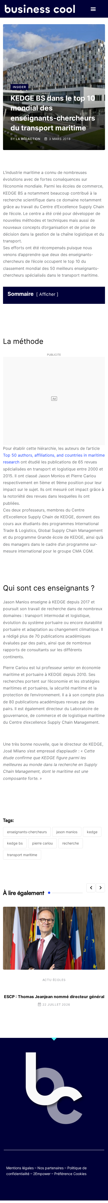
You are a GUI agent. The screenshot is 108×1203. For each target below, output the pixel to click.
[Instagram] (69, 1188)
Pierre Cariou (42, 843)
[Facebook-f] (39, 1188)
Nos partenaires (50, 1168)
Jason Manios (66, 832)
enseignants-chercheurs (27, 832)
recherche (70, 843)
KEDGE (92, 832)
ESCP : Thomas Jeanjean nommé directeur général (54, 996)
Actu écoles (54, 980)
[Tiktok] (59, 1188)
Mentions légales (20, 1168)
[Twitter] (29, 1188)
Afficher (47, 294)
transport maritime (22, 855)
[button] (93, 9)
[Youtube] (49, 1188)
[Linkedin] (78, 1188)
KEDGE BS (15, 843)
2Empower (41, 1174)
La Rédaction (28, 139)
